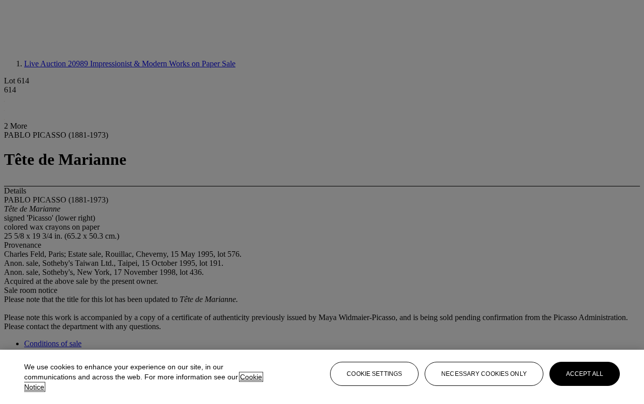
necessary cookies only (484, 373)
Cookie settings (374, 373)
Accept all (584, 373)
